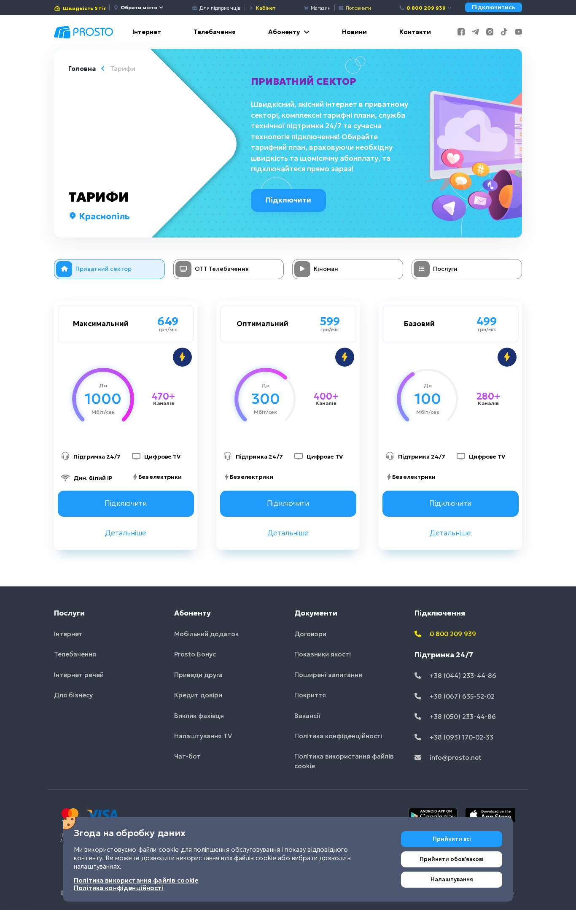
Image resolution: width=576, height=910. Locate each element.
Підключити (288, 200)
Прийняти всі (452, 838)
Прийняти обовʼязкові (452, 859)
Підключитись (493, 7)
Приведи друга (198, 675)
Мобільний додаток (206, 634)
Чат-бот (187, 756)
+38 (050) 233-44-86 (462, 717)
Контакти (415, 32)
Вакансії (307, 716)
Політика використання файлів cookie (343, 761)
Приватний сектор (303, 81)
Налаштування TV (203, 736)
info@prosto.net (455, 757)
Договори (310, 634)
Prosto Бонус (195, 654)
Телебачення (215, 32)
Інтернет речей (79, 675)
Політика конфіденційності (338, 736)
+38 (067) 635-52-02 (461, 696)
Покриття (310, 695)
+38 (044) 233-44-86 (462, 676)
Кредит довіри (198, 695)
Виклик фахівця (199, 716)
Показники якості (322, 654)
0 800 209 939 (426, 8)
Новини (354, 32)
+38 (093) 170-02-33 (460, 737)
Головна (82, 69)
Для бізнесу (73, 695)
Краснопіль (103, 216)
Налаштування (452, 879)
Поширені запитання (328, 675)
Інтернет (146, 32)
